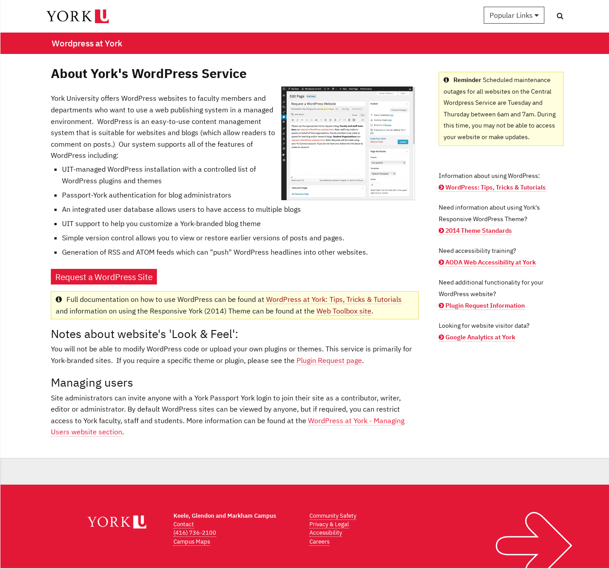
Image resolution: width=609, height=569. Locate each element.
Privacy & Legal (329, 524)
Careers (319, 541)
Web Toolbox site (344, 310)
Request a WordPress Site (103, 276)
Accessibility (325, 532)
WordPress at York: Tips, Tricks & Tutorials (334, 299)
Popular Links (512, 15)
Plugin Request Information (484, 305)
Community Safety (332, 516)
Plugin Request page (329, 360)
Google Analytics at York (479, 337)
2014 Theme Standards (478, 231)
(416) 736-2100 (194, 532)
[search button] (560, 15)
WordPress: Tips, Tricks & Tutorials (495, 187)
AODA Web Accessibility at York (490, 262)
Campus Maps (191, 541)
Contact (183, 524)
